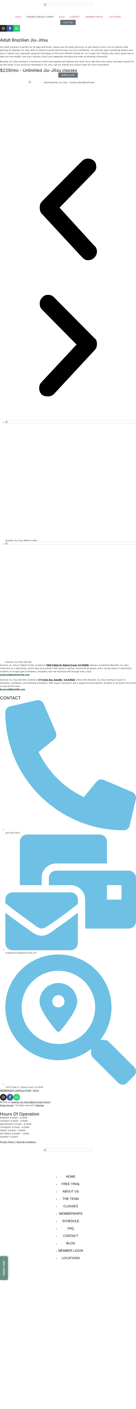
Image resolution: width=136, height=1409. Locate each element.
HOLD (36, 1090)
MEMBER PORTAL (94, 16)
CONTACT (75, 16)
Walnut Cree (35, 1102)
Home (18, 16)
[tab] (70, 481)
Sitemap (40, 1105)
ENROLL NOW (4, 1268)
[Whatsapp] (16, 28)
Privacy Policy (7, 1142)
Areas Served (6, 1105)
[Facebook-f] (10, 28)
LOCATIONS (115, 16)
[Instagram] (3, 28)
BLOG (62, 16)
